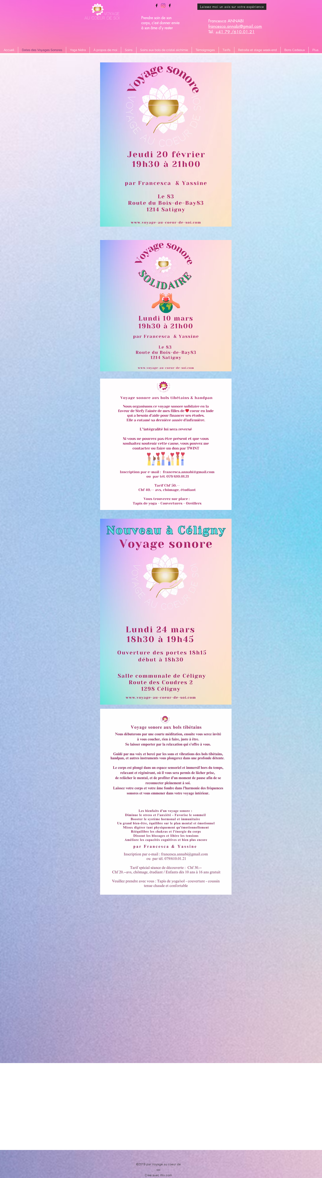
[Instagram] (163, 5)
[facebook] (156, 5)
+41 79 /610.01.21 (235, 32)
